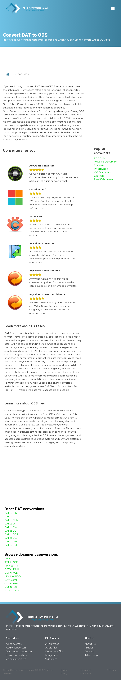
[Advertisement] (43, 61)
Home (13, 74)
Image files (51, 655)
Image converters (16, 655)
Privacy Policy (64, 672)
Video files (51, 659)
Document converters (19, 651)
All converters (14, 644)
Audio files (51, 647)
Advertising (91, 655)
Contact (89, 651)
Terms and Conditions (85, 672)
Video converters (16, 659)
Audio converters (16, 647)
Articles (89, 647)
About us (90, 644)
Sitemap (111, 670)
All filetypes (52, 644)
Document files (54, 651)
